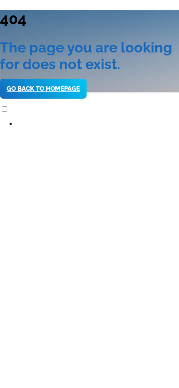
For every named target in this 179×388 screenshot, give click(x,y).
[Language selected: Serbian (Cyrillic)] (89, 116)
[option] (98, 124)
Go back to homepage (43, 88)
